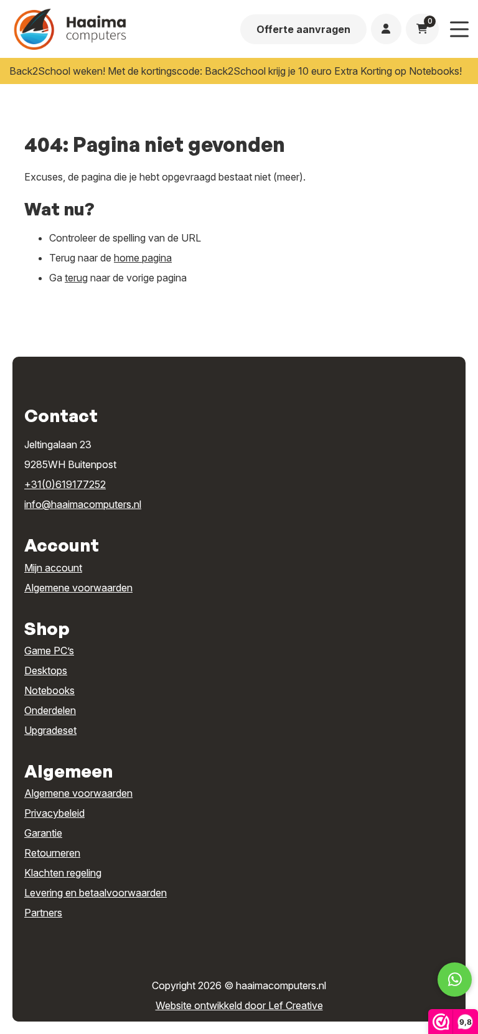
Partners (43, 912)
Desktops (45, 670)
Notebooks (49, 690)
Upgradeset (50, 730)
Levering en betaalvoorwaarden (95, 892)
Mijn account (53, 568)
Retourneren (52, 853)
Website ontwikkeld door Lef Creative (239, 1005)
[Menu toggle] (459, 29)
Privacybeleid (54, 813)
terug (76, 277)
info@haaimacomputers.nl (82, 504)
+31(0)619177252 (65, 484)
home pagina (143, 257)
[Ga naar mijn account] (385, 29)
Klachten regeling (62, 873)
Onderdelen (50, 710)
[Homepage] (110, 28)
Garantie (43, 833)
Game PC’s (49, 650)
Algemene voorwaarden (78, 587)
